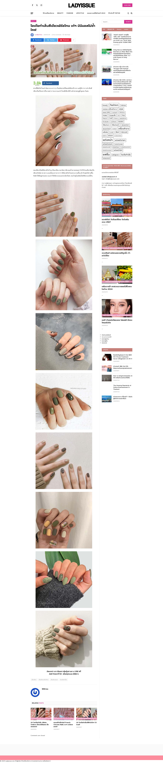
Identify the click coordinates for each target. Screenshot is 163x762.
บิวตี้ (111, 118)
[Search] (131, 13)
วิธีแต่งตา (106, 125)
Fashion (70, 13)
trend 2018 (106, 112)
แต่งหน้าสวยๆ (108, 144)
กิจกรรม (119, 29)
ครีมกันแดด (122, 112)
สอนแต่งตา (125, 125)
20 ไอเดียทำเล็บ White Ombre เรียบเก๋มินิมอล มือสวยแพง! (40, 725)
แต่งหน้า (108, 140)
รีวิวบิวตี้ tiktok (114, 13)
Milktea (39, 35)
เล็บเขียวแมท (54, 680)
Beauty (60, 13)
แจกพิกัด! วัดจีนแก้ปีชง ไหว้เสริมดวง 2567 (115, 220)
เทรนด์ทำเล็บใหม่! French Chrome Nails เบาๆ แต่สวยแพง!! (63, 725)
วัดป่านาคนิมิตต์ (106, 335)
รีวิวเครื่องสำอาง (48, 13)
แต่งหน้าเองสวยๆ (107, 150)
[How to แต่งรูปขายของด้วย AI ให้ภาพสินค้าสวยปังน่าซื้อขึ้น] (107, 378)
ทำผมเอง (105, 118)
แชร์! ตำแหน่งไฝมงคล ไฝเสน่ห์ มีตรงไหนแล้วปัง (117, 321)
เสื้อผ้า (117, 132)
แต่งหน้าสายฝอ (119, 144)
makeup (123, 105)
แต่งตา (110, 135)
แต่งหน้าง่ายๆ (120, 140)
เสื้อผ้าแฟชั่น (124, 132)
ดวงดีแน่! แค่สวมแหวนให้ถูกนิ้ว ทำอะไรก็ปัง (116, 254)
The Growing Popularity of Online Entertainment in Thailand (122, 387)
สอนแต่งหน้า (107, 129)
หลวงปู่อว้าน (105, 339)
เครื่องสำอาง (123, 128)
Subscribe (127, 5)
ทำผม (123, 116)
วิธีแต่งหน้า (115, 125)
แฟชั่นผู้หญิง (115, 155)
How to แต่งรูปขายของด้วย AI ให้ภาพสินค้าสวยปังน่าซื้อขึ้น (122, 377)
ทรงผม (105, 115)
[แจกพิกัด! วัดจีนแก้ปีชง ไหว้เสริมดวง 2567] (117, 208)
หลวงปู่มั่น (105, 341)
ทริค (119, 115)
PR (104, 29)
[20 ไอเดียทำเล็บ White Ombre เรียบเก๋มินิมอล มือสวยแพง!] (41, 714)
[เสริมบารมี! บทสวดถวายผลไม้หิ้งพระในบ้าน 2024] (117, 275)
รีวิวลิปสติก (106, 122)
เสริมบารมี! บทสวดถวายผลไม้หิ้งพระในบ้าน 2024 (117, 287)
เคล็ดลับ (105, 132)
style (121, 109)
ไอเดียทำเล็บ (63, 680)
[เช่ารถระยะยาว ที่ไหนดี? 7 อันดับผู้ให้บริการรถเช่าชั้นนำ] (107, 399)
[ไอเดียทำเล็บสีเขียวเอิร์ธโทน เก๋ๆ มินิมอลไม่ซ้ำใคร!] (64, 60)
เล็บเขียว (34, 680)
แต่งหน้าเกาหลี (106, 147)
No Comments (57, 35)
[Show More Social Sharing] (73, 40)
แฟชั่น (106, 154)
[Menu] (32, 13)
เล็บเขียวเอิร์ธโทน (43, 680)
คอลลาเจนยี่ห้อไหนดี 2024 (96, 13)
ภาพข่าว (126, 29)
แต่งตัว (104, 136)
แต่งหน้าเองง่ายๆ (125, 147)
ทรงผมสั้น (112, 115)
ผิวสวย (116, 118)
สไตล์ (114, 129)
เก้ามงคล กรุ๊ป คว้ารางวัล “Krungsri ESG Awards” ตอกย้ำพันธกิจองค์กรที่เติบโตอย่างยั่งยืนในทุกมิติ (122, 69)
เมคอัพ (111, 132)
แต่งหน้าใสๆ (118, 150)
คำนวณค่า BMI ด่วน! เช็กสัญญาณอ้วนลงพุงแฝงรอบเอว (122, 367)
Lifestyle (80, 13)
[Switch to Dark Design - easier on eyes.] (128, 13)
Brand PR (111, 29)
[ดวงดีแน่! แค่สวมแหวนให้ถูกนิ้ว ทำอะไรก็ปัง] (117, 241)
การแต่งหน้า (114, 112)
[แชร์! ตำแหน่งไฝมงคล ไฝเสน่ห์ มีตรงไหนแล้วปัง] (117, 308)
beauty (105, 105)
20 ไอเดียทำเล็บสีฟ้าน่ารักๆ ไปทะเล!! (86, 724)
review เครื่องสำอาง (110, 109)
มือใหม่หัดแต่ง (123, 118)
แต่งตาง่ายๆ (118, 136)
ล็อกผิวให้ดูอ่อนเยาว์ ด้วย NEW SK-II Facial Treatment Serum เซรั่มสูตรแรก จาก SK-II (122, 357)
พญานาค (104, 343)
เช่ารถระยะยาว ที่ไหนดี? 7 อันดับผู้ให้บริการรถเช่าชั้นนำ (122, 398)
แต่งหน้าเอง (115, 147)
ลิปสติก (120, 121)
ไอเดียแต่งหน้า (106, 158)
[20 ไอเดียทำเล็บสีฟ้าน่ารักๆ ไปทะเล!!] (86, 714)
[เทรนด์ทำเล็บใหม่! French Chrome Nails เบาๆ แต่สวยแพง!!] (63, 714)
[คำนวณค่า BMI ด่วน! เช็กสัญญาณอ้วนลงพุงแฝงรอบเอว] (107, 368)
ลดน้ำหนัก (113, 122)
